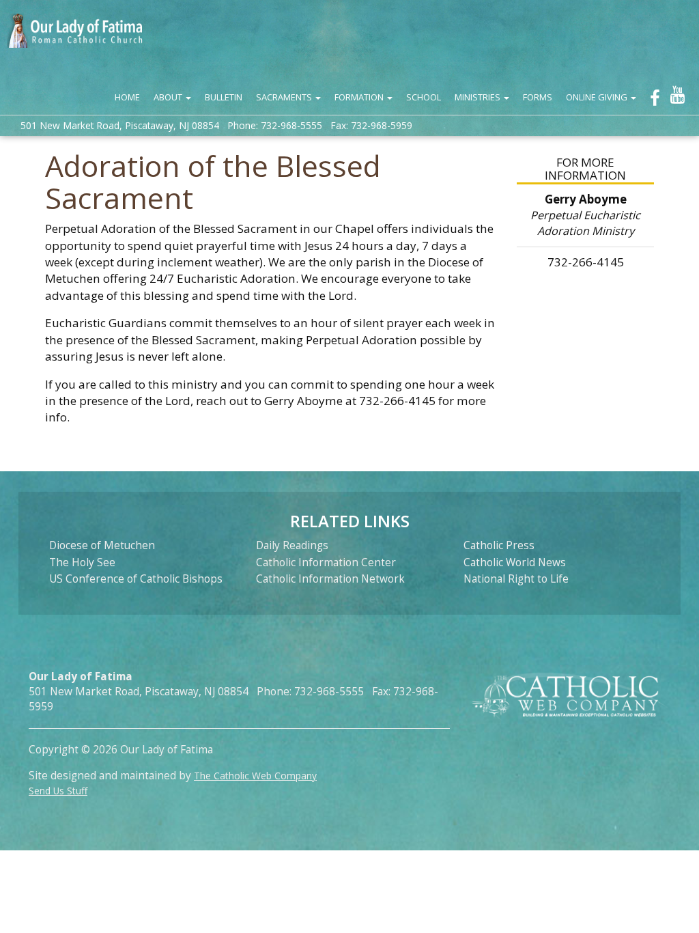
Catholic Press (498, 545)
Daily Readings (292, 545)
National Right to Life (516, 579)
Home (127, 97)
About (169, 97)
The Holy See (82, 562)
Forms (537, 97)
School (423, 97)
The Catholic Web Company (255, 775)
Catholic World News (514, 562)
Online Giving (597, 97)
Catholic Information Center (326, 562)
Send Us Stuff (58, 790)
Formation (360, 97)
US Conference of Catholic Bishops (136, 579)
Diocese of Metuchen (102, 545)
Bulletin (223, 97)
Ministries (478, 97)
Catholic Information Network (330, 579)
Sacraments (285, 97)
